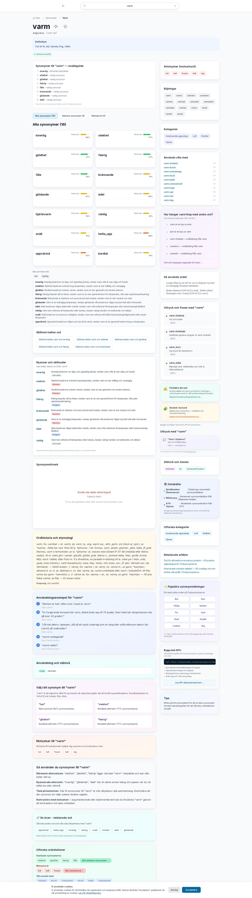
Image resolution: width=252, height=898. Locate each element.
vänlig (39, 440)
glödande (45, 95)
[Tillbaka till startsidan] (63, 5)
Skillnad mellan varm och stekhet (92, 339)
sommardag (67, 881)
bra (176, 599)
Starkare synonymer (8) (73, 116)
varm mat (168, 196)
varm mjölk (169, 179)
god (203, 612)
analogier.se (191, 452)
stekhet (44, 75)
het (35, 276)
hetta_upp (58, 830)
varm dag (168, 200)
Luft (194, 136)
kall (47, 752)
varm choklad (171, 163)
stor (203, 599)
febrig (43, 83)
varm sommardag (172, 171)
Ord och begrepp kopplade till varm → (183, 262)
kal (39, 752)
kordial (105, 830)
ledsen (176, 626)
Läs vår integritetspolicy (89, 893)
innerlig (44, 71)
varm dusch (170, 167)
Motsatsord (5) (99, 116)
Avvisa (174, 889)
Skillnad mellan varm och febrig (54, 346)
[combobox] (130, 5)
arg (203, 626)
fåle (42, 87)
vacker (203, 605)
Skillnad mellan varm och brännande (93, 346)
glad (176, 619)
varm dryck (169, 175)
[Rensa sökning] (176, 5)
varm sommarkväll (173, 184)
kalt (67, 752)
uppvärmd (43, 830)
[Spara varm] (65, 26)
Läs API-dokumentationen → (189, 682)
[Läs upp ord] (56, 26)
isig (75, 752)
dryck (80, 881)
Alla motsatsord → (74, 870)
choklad (42, 881)
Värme (169, 142)
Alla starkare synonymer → (95, 860)
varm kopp (169, 188)
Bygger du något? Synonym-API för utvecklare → (181, 425)
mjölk (90, 881)
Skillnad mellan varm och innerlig (54, 339)
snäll (94, 830)
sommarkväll (104, 881)
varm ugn (168, 192)
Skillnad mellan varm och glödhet (130, 339)
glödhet (44, 79)
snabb (203, 619)
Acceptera (191, 889)
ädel (42, 99)
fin (176, 612)
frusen (57, 752)
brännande (45, 91)
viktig (176, 605)
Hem (38, 18)
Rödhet (204, 136)
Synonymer (51, 18)
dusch (54, 881)
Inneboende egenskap (177, 136)
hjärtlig (45, 276)
